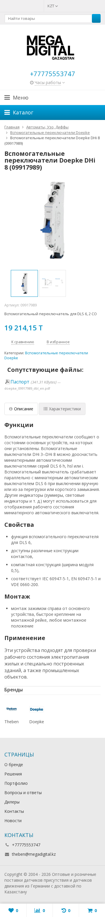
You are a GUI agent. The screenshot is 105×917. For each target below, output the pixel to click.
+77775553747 (52, 73)
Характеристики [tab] (65, 409)
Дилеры (12, 802)
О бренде (13, 764)
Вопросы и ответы (23, 792)
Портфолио (16, 783)
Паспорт (19, 382)
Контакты (14, 811)
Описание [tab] (23, 409)
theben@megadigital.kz (34, 854)
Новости (13, 820)
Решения (13, 774)
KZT (51, 5)
